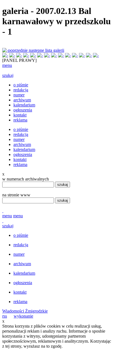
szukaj (7, 75)
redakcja (20, 89)
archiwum (22, 100)
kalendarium (24, 105)
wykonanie (23, 316)
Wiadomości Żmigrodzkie (25, 311)
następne (37, 50)
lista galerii (54, 50)
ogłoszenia (22, 110)
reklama (20, 120)
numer (19, 94)
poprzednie (18, 50)
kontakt (20, 115)
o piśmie (20, 84)
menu (7, 65)
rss (4, 316)
